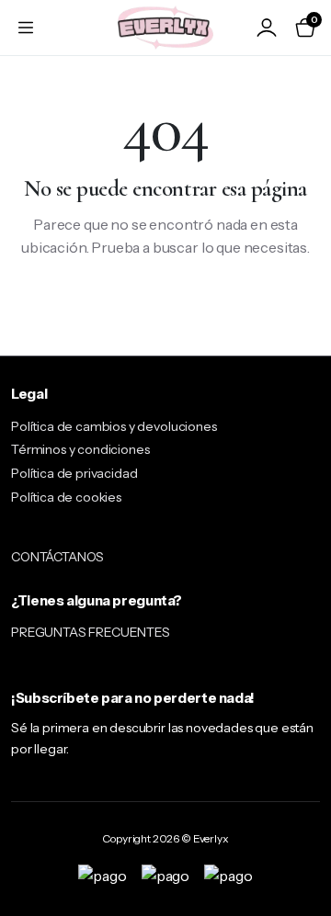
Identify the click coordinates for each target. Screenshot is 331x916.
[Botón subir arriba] (301, 833)
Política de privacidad (74, 473)
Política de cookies (66, 497)
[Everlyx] (165, 27)
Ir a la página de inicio (166, 307)
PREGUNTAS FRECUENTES (90, 632)
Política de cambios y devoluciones (114, 426)
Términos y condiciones (80, 449)
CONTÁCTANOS (57, 556)
